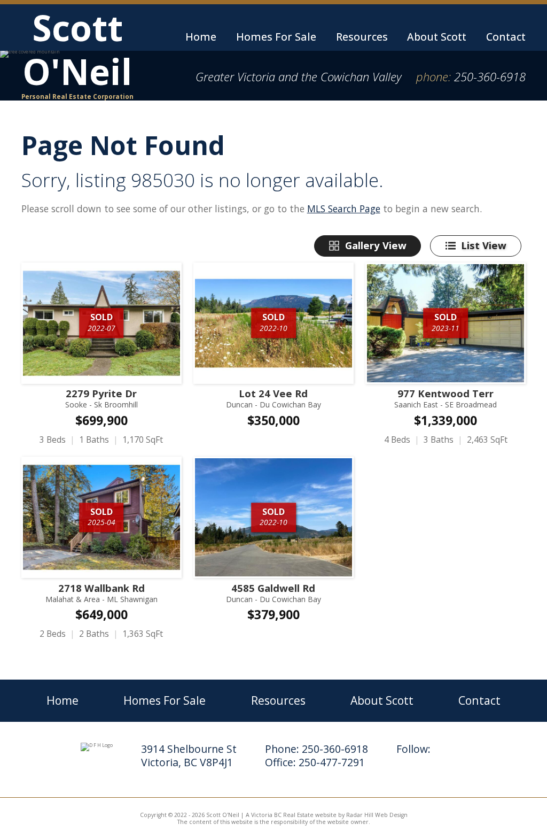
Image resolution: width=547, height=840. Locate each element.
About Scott (436, 36)
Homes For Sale (276, 36)
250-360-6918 (490, 76)
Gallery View (376, 245)
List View (483, 245)
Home (200, 36)
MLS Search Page (343, 208)
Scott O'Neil (77, 52)
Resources (362, 36)
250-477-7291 (332, 762)
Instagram (448, 752)
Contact (506, 36)
